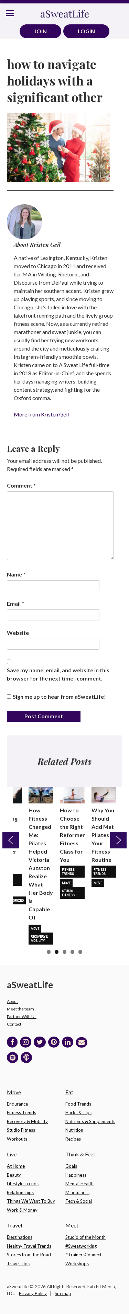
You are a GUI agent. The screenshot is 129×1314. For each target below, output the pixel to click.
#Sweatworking (81, 1246)
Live (12, 1154)
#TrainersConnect (83, 1254)
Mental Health (79, 1183)
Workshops (77, 1263)
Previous (10, 840)
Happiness (75, 1175)
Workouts (17, 1139)
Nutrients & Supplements (90, 1121)
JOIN (40, 31)
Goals (71, 1166)
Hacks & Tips (78, 1112)
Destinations (19, 1237)
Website (18, 632)
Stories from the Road (29, 1254)
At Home (16, 1166)
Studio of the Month (85, 1237)
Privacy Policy (33, 1293)
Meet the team (20, 1009)
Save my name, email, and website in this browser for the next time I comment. (58, 674)
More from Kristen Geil (41, 414)
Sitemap (63, 1293)
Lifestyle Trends (23, 1183)
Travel (14, 1225)
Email (15, 603)
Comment (21, 485)
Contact (14, 1024)
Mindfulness (77, 1192)
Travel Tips (18, 1263)
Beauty (14, 1175)
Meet (71, 1225)
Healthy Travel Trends (29, 1246)
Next (118, 840)
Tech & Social (78, 1201)
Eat (69, 1092)
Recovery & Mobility (39, 938)
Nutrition (74, 1130)
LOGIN (86, 31)
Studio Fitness (68, 893)
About (12, 1001)
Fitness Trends (68, 872)
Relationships (20, 1192)
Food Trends (78, 1104)
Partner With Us (21, 1016)
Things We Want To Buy (31, 1201)
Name (16, 574)
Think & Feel (80, 1154)
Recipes (73, 1139)
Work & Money (22, 1210)
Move (35, 928)
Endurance (17, 1104)
